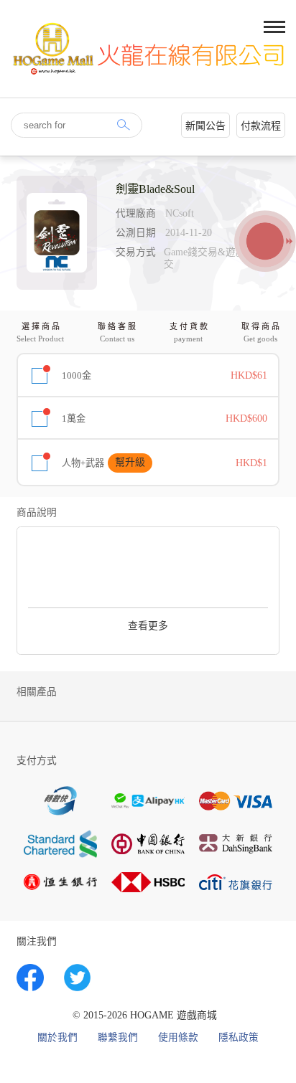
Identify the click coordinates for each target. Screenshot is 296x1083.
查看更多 (148, 625)
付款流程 (261, 125)
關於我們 (57, 1038)
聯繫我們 (118, 1038)
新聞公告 (205, 125)
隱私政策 (238, 1038)
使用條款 (178, 1038)
